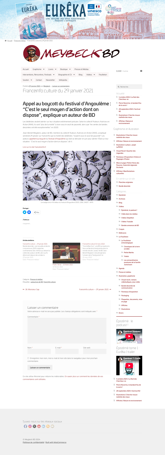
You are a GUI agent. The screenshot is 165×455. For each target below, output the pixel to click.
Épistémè (122, 195)
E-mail (58, 347)
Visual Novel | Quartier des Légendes (126, 152)
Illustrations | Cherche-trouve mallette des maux (129, 116)
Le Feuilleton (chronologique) (127, 241)
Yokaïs (126, 256)
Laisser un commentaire (60, 86)
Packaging (125, 295)
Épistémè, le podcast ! (129, 210)
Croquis (121, 229)
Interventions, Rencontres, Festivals (37, 74)
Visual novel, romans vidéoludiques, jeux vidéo (130, 280)
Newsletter (50, 79)
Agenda (121, 268)
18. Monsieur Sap (32, 289)
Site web (86, 347)
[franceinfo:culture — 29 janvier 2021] (38, 252)
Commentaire (34, 316)
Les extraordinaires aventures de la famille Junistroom (132, 262)
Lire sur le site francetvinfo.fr (34, 146)
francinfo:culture (50, 282)
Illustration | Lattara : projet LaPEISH (126, 146)
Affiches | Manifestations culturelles (125, 172)
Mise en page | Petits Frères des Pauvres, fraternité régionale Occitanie (127, 165)
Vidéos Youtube (127, 221)
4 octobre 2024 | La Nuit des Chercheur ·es (129, 98)
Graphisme (37, 69)
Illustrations (125, 309)
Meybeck (46, 86)
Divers (121, 313)
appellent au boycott (37, 138)
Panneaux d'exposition (129, 291)
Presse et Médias (82, 69)
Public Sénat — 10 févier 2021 (63, 264)
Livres (50, 69)
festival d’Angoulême (57, 138)
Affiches (124, 305)
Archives (122, 199)
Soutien (26, 79)
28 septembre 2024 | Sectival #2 (129, 110)
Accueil (26, 69)
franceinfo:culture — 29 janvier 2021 (94, 289)
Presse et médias (20, 40)
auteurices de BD (37, 282)
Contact (39, 79)
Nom (30, 347)
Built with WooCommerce (56, 442)
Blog (80, 74)
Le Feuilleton (123, 236)
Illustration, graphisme (127, 276)
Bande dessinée (124, 186)
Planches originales (126, 182)
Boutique (64, 69)
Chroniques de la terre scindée (132, 247)
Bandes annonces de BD (130, 225)
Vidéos (89, 74)
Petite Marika (129, 252)
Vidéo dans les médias (129, 214)
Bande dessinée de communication (128, 286)
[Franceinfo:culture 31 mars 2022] (97, 252)
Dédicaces (122, 233)
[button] (71, 53)
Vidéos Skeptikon (127, 217)
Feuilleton (103, 74)
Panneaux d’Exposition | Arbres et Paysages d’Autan (128, 158)
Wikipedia (63, 79)
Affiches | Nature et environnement (126, 122)
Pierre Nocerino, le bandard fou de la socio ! (130, 104)
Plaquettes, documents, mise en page (131, 300)
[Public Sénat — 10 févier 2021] (66, 253)
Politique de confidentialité (33, 442)
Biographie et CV (65, 74)
